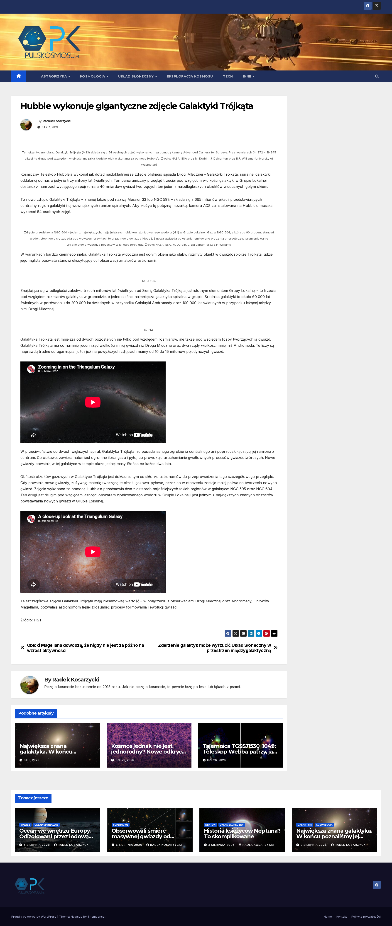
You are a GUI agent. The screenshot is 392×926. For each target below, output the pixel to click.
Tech (228, 76)
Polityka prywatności (366, 916)
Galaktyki (305, 824)
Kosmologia (93, 76)
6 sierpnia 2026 (37, 844)
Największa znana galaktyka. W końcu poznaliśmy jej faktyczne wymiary (334, 836)
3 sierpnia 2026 (221, 844)
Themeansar (96, 916)
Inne (247, 76)
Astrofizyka (54, 76)
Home (328, 916)
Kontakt (341, 916)
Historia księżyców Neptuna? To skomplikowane (242, 833)
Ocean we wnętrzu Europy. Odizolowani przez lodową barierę (55, 836)
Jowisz (25, 824)
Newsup (76, 916)
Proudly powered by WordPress (34, 916)
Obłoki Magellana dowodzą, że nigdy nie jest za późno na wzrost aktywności (85, 648)
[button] (377, 76)
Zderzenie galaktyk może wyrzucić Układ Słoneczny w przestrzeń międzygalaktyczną (214, 648)
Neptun (210, 824)
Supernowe (120, 824)
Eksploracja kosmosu (190, 76)
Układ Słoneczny (136, 76)
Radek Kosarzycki (57, 121)
